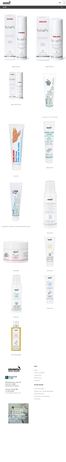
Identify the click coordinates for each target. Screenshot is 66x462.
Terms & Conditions (39, 372)
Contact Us (37, 380)
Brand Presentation (39, 388)
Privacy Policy (37, 375)
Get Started (37, 399)
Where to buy (37, 378)
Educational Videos (39, 393)
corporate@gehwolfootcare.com (13, 393)
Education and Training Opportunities (44, 391)
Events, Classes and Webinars (42, 396)
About (35, 370)
